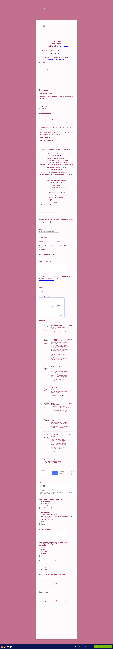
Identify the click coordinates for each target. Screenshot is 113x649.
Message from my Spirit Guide (49, 514)
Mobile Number (43, 237)
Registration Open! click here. (56, 53)
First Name (41, 215)
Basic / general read (46, 507)
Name (41, 211)
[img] (51, 306)
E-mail (41, 229)
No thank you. (44, 249)
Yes (42, 247)
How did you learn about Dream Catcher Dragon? (53, 574)
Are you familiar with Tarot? (47, 254)
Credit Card (52, 486)
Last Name (49, 215)
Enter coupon (42, 470)
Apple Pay (51, 490)
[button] (50, 222)
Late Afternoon (45, 567)
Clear (61, 315)
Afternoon (43, 565)
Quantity (53, 451)
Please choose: (54, 395)
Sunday (43, 555)
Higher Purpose (45, 510)
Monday (43, 547)
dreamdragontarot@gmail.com (56, 59)
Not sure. (43, 521)
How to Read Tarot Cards (47, 519)
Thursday (43, 553)
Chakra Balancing (45, 512)
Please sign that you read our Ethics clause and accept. (54, 296)
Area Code (41, 241)
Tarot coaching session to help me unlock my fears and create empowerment (57, 517)
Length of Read (54, 331)
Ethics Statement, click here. (46, 280)
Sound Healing (45, 503)
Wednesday (44, 551)
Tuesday (43, 549)
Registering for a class (47, 505)
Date (40, 223)
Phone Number (57, 241)
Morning (43, 563)
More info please (45, 501)
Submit (55, 583)
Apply (55, 473)
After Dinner (44, 569)
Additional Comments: (45, 529)
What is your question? (46, 261)
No (42, 291)
